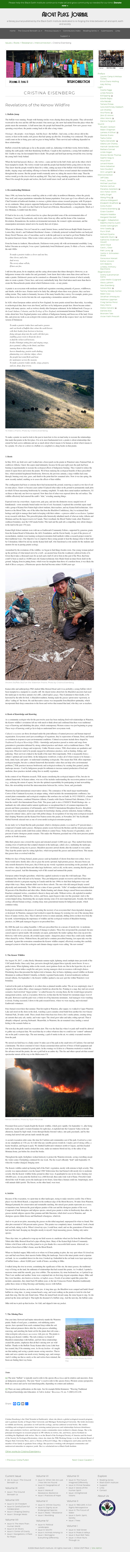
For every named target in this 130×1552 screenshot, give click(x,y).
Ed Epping (105, 95)
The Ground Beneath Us (29, 31)
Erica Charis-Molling (109, 81)
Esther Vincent (107, 261)
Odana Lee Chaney (109, 143)
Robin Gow (105, 294)
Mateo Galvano (107, 308)
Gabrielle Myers (107, 237)
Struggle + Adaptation (108, 220)
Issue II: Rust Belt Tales (79, 1535)
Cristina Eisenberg (108, 208)
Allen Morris (105, 118)
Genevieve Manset (108, 258)
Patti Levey (105, 250)
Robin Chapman (107, 129)
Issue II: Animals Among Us (50, 1532)
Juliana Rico (105, 288)
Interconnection (43, 42)
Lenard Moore (106, 163)
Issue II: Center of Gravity (18, 1531)
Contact (103, 1490)
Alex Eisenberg (107, 285)
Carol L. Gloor (106, 247)
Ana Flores (105, 112)
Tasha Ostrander (107, 141)
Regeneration (104, 271)
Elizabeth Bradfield (109, 203)
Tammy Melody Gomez (110, 291)
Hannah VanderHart (109, 146)
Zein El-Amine (106, 115)
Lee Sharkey (105, 110)
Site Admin (97, 1548)
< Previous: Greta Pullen (17, 1460)
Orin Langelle (106, 172)
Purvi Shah (105, 231)
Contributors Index (71, 31)
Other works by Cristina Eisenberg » (23, 1451)
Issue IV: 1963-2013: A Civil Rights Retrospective (80, 1506)
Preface (101, 73)
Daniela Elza (105, 311)
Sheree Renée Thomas (110, 155)
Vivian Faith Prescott (109, 316)
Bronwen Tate (106, 313)
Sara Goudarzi (106, 169)
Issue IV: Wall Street (78, 1530)
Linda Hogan (106, 152)
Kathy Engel (106, 194)
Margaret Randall (108, 217)
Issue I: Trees (74, 1520)
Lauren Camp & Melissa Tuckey (111, 77)
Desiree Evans (106, 135)
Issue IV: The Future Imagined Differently (78, 1481)
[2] (6, 1389)
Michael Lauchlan (108, 183)
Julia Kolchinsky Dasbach (111, 107)
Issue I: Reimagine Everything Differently (48, 1536)
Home (12, 31)
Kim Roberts (106, 264)
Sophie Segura (107, 158)
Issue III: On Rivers (15, 1529)
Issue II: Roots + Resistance (50, 1512)
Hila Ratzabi (105, 101)
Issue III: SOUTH (45, 1530)
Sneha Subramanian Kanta (109, 276)
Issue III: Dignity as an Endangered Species (48, 1508)
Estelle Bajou (106, 98)
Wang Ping (105, 197)
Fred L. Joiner (106, 180)
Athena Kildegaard (109, 200)
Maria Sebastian (107, 166)
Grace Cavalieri (107, 211)
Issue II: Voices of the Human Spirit (78, 1489)
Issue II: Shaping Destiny (18, 1511)
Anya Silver (105, 160)
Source (101, 124)
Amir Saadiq (105, 228)
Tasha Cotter (106, 138)
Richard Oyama (107, 234)
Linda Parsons (106, 93)
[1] (6, 1377)
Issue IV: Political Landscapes (45, 1526)
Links (117, 31)
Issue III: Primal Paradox (79, 1485)
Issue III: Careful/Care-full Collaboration (18, 1507)
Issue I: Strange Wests (17, 1514)
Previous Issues (52, 31)
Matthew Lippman (108, 299)
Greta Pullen (106, 206)
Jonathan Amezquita (109, 296)
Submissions (107, 31)
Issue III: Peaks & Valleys (79, 1532)
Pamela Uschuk (107, 186)
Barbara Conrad (107, 149)
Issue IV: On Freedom (17, 1504)
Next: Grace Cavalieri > (83, 1460)
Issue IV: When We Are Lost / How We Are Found (50, 1481)
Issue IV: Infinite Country (49, 1505)
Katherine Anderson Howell (109, 241)
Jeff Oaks (104, 177)
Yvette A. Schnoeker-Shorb (109, 254)
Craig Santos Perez (109, 302)
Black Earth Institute (109, 1482)
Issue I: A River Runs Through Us (78, 1539)
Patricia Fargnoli (107, 121)
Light (100, 87)
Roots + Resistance (23, 42)
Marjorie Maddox (108, 214)
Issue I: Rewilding (46, 1515)
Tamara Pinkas (106, 104)
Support (64, 36)
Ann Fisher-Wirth (108, 192)
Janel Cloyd (105, 245)
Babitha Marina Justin (110, 223)
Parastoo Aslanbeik (109, 189)
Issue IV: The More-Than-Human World (18, 1525)
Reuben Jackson (107, 127)
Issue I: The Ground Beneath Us (16, 1493)
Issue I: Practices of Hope (49, 1495)
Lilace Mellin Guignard (110, 279)
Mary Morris (105, 305)
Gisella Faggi (106, 90)
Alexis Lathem (106, 282)
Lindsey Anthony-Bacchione (108, 268)
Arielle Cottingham (109, 226)
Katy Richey (105, 84)
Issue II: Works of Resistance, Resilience (48, 1491)
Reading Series (90, 31)
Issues (8, 42)
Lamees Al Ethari (108, 132)
